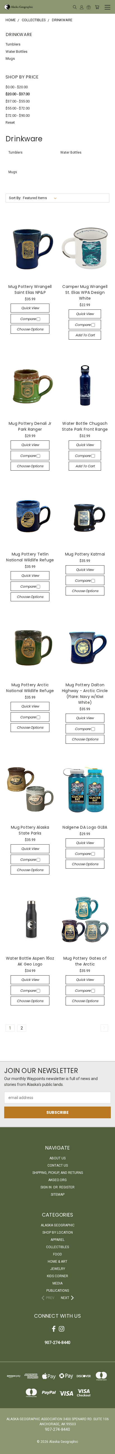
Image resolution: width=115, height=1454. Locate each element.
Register (67, 1187)
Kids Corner (57, 1276)
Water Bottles (16, 51)
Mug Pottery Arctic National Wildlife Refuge (30, 687)
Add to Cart (85, 335)
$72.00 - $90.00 (18, 115)
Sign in (46, 1187)
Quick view (30, 308)
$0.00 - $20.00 (17, 87)
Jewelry (57, 1269)
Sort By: (15, 198)
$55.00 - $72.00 (18, 108)
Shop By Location (57, 1232)
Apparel (57, 1240)
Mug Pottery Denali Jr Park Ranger (30, 426)
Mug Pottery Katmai (85, 554)
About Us (57, 1158)
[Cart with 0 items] (97, 7)
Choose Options (30, 329)
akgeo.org (57, 1180)
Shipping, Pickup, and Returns (57, 1173)
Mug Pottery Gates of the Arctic (85, 961)
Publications (57, 1291)
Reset (10, 122)
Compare (28, 318)
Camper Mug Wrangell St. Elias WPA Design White (84, 292)
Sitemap (57, 1194)
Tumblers (13, 44)
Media (57, 1283)
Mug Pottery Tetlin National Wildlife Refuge (30, 557)
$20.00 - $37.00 (18, 94)
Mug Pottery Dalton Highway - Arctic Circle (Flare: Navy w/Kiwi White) (85, 693)
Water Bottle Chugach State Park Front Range (85, 426)
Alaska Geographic (58, 1225)
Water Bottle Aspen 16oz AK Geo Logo (30, 961)
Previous (9, 1448)
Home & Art (57, 1262)
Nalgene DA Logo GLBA (85, 827)
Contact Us (57, 1165)
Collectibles (57, 1247)
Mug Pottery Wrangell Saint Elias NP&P (30, 289)
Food (57, 1254)
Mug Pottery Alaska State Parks (30, 830)
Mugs (10, 58)
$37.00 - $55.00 (18, 101)
